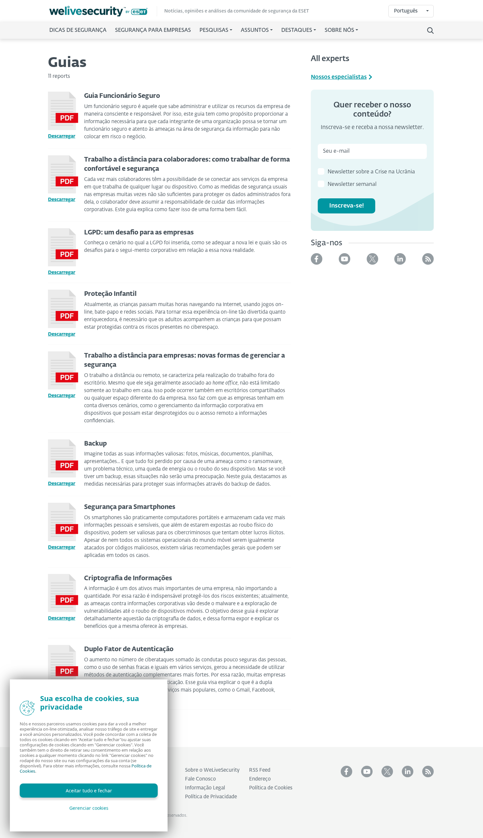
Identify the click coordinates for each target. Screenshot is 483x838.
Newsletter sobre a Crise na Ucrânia (371, 172)
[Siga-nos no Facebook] (316, 259)
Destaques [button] (296, 30)
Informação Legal (205, 787)
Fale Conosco (200, 779)
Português (406, 11)
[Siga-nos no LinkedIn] (400, 259)
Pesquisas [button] (213, 30)
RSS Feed (259, 770)
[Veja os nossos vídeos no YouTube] (344, 259)
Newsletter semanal (352, 184)
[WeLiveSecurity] (103, 11)
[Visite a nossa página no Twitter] (372, 259)
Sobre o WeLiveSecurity (212, 770)
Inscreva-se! (346, 206)
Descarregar (61, 136)
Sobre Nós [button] (339, 30)
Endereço (260, 779)
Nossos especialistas (339, 77)
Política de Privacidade (211, 796)
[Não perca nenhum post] (428, 259)
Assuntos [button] (255, 30)
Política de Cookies (270, 787)
